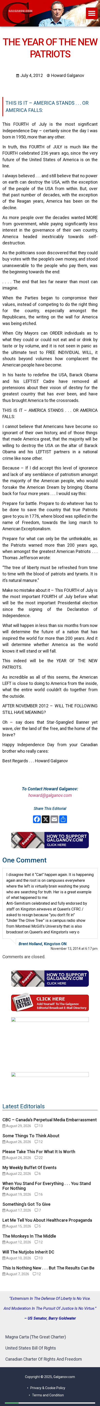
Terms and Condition (48, 1395)
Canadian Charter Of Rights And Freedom (43, 1359)
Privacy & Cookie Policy (47, 1388)
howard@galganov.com (50, 795)
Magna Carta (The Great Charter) (35, 1337)
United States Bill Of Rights (30, 1348)
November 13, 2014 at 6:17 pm (74, 949)
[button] (92, 13)
